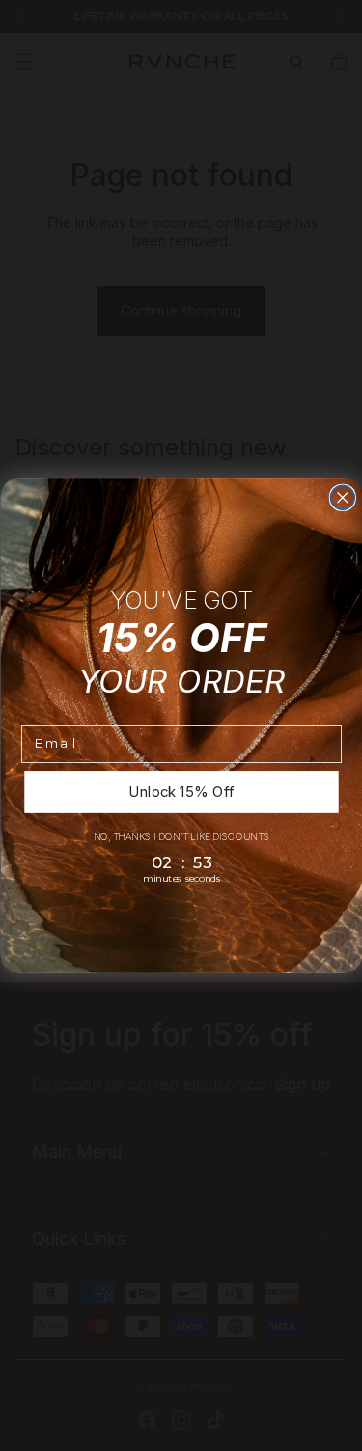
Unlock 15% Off (181, 790)
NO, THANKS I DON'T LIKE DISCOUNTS (181, 836)
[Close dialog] (342, 497)
